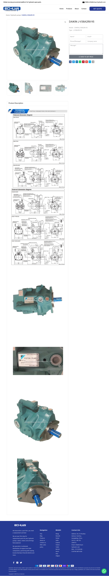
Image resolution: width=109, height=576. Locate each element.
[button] (97, 9)
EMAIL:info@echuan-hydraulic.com (95, 2)
